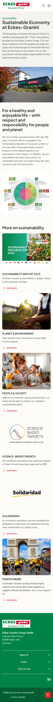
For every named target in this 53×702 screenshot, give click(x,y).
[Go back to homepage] (16, 6)
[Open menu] (49, 6)
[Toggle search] (43, 5)
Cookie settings (18, 697)
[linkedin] (49, 679)
